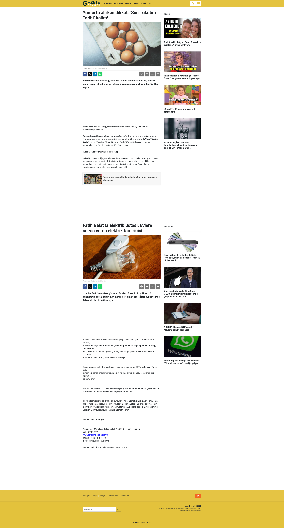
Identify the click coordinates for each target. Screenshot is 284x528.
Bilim (136, 3)
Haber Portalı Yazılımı (143, 522)
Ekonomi (118, 3)
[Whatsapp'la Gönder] (100, 74)
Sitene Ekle (125, 496)
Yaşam (128, 3)
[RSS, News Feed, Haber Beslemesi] (198, 496)
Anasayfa (86, 496)
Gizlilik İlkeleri (113, 496)
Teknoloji (146, 3)
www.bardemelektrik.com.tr (95, 435)
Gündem (108, 3)
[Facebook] (85, 74)
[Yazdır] (141, 74)
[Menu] (198, 3)
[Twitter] (90, 74)
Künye (95, 496)
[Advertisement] (122, 106)
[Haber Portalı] (91, 3)
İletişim (103, 496)
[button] (147, 74)
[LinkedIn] (95, 74)
